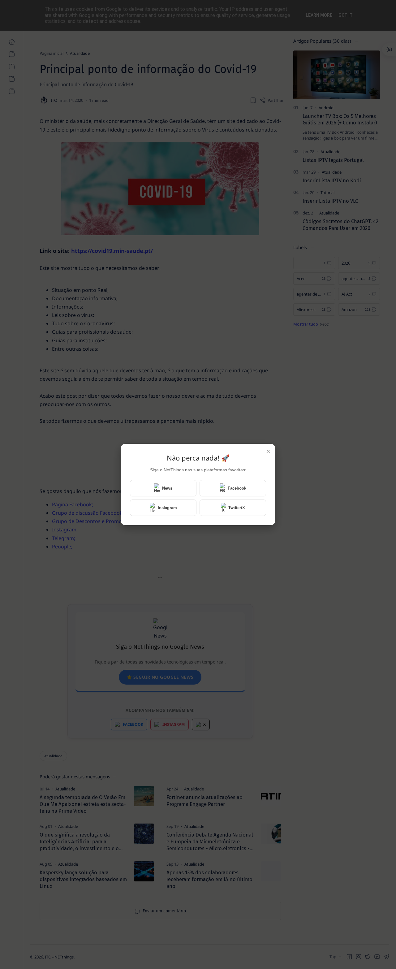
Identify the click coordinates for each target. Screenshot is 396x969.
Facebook (237, 488)
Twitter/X (236, 507)
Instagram (167, 507)
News (167, 488)
